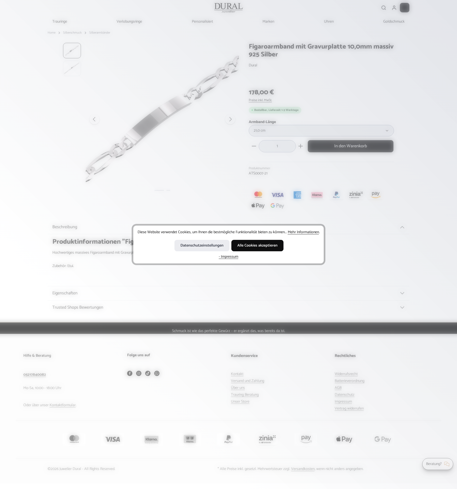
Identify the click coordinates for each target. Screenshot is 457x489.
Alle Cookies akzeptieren (257, 245)
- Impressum (228, 256)
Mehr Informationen (303, 232)
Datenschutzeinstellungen (202, 245)
